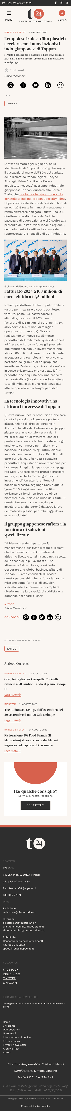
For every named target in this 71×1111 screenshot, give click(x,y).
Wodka (46, 1106)
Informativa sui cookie (17, 1037)
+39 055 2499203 (14, 944)
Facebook (11, 969)
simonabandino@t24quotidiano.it (24, 930)
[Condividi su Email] (60, 85)
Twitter (9, 978)
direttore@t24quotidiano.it (19, 922)
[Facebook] (55, 2)
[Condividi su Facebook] (23, 85)
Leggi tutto (11, 694)
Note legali (9, 1033)
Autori (7, 1052)
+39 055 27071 (12, 894)
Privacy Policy (11, 1041)
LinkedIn (10, 982)
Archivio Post (11, 1048)
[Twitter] (67, 2)
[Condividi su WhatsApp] (10, 85)
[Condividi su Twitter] (35, 85)
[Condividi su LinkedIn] (48, 85)
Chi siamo (9, 1025)
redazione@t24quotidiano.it (20, 912)
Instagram (11, 974)
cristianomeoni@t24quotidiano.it (23, 926)
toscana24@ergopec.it (23, 888)
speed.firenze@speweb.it (18, 948)
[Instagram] (61, 2)
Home (6, 1021)
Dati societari (11, 1029)
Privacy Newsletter (14, 1044)
